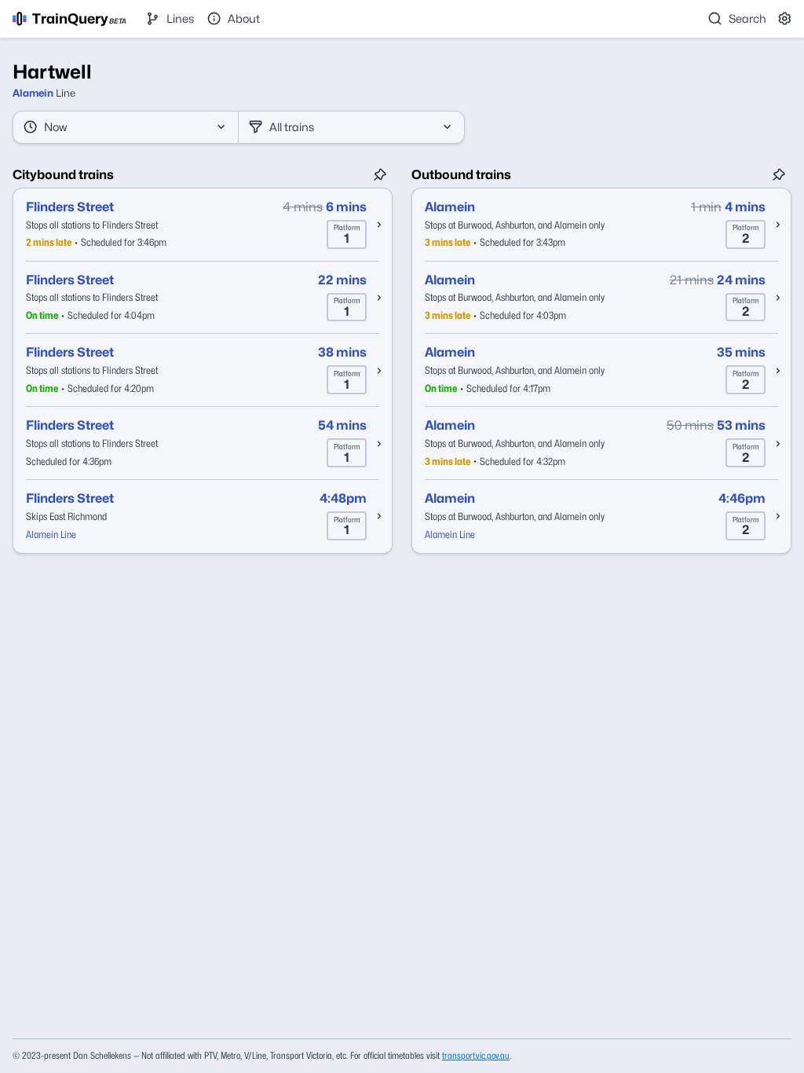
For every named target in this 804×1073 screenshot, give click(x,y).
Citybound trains (63, 174)
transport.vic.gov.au (476, 1055)
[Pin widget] (380, 175)
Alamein (33, 93)
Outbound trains (461, 174)
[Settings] (785, 18)
